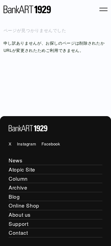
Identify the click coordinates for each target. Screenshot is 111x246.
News (16, 160)
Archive (18, 187)
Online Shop (24, 205)
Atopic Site (22, 169)
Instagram (26, 144)
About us (20, 214)
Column (18, 178)
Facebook (50, 144)
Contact (18, 232)
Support (18, 223)
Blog (14, 196)
